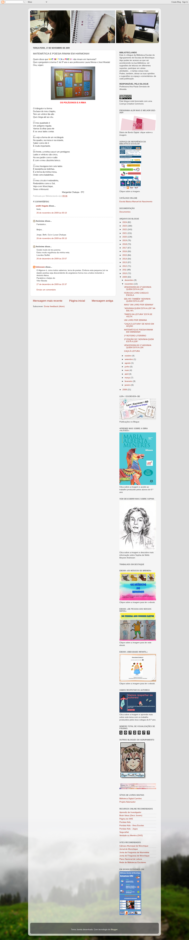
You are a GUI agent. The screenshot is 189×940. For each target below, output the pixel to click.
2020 (124, 237)
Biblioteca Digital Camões (130, 799)
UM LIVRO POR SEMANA (135, 320)
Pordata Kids (125, 822)
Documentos (124, 212)
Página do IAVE (126, 819)
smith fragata (42, 206)
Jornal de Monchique (128, 849)
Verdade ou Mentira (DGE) (131, 835)
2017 (124, 248)
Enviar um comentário (46, 290)
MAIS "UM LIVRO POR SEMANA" (138, 305)
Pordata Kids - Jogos (128, 829)
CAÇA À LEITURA (132, 351)
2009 (124, 277)
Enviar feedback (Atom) (54, 306)
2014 (124, 259)
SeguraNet (124, 832)
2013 (124, 262)
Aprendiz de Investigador (130, 812)
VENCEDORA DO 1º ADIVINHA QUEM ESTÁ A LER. (137, 346)
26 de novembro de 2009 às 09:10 (52, 238)
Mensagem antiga (102, 300)
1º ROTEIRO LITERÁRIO (135, 336)
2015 (124, 255)
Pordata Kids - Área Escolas (131, 825)
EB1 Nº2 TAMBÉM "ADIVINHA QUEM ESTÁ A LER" (137, 300)
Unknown (40, 267)
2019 (124, 240)
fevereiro (129, 381)
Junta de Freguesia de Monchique (134, 856)
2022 (124, 229)
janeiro (128, 385)
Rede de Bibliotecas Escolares (132, 862)
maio (127, 370)
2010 (124, 273)
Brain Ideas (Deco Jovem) (130, 815)
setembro (129, 359)
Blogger (114, 929)
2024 (124, 222)
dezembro (129, 280)
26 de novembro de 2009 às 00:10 (52, 213)
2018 (124, 244)
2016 (124, 251)
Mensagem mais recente (47, 300)
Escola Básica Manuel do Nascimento (135, 202)
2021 (124, 233)
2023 (124, 226)
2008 (124, 390)
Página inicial (77, 300)
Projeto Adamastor (127, 802)
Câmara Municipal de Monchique (133, 846)
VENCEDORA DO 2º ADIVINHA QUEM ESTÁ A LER (137, 288)
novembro (129, 284)
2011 (124, 270)
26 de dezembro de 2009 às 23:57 (52, 259)
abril (127, 374)
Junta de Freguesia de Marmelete (134, 852)
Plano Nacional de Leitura (130, 859)
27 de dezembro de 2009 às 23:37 (52, 284)
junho (127, 367)
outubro (128, 356)
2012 (124, 266)
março (128, 378)
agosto (128, 363)
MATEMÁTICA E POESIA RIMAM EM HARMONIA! (138, 331)
